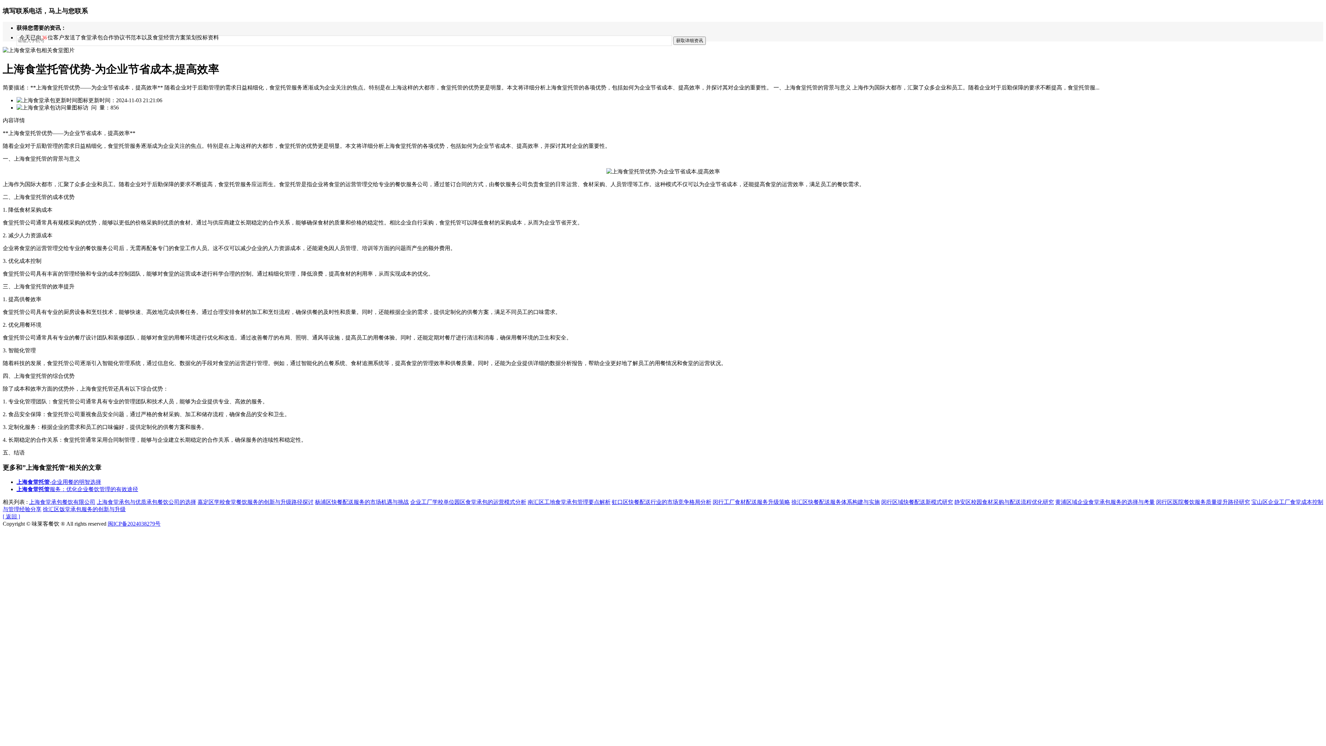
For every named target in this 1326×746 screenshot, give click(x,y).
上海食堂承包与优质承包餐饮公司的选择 (146, 502)
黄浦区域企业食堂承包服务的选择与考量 (1105, 502)
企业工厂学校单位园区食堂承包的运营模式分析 (468, 502)
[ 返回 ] (11, 516)
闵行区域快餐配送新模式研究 (917, 502)
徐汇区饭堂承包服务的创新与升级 (84, 509)
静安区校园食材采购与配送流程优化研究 (1004, 502)
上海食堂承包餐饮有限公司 (62, 502)
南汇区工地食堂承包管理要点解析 (569, 502)
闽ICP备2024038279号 (134, 524)
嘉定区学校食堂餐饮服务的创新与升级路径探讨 (256, 502)
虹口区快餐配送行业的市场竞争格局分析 (661, 502)
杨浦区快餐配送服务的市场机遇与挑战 (362, 502)
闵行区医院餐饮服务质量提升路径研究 (1203, 502)
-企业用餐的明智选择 (59, 482)
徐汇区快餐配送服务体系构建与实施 (835, 502)
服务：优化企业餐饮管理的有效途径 (77, 489)
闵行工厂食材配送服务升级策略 (751, 502)
